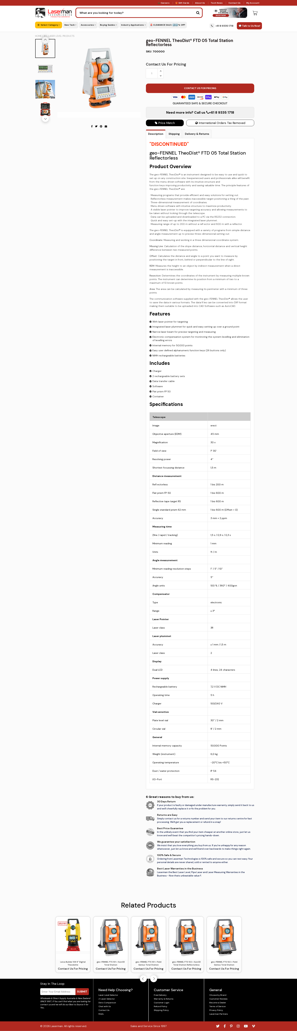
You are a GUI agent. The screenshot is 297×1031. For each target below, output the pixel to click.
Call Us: (148, 534)
